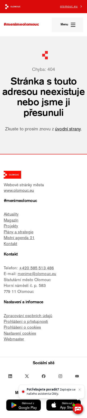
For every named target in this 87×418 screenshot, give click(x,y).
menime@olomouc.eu (37, 273)
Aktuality (11, 214)
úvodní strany (68, 129)
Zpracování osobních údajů (28, 315)
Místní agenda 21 (19, 237)
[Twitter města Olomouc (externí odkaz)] (26, 376)
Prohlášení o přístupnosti (26, 321)
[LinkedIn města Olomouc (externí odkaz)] (10, 376)
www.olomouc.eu (19, 190)
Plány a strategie (18, 232)
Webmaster (14, 339)
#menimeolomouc (21, 25)
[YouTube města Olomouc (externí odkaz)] (77, 376)
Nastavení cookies (20, 333)
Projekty (11, 226)
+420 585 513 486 (36, 268)
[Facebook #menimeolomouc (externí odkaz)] (43, 376)
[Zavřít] (80, 390)
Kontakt (10, 243)
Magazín (11, 220)
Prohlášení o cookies (22, 327)
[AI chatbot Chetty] (78, 409)
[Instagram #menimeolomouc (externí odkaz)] (60, 376)
